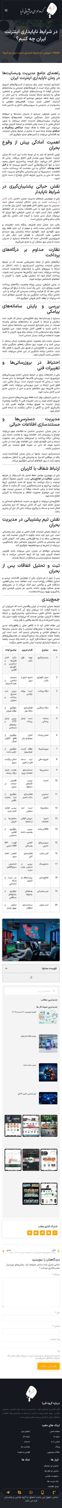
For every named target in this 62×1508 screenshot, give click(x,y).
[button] (6, 968)
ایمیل (56, 1326)
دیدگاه (56, 1274)
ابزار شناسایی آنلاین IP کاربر (27, 1094)
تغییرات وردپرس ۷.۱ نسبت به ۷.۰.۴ (24, 1012)
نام (57, 1313)
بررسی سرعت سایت (29, 1065)
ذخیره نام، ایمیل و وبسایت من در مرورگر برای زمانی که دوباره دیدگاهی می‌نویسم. (33, 1357)
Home (56, 53)
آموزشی (47, 53)
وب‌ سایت (55, 1339)
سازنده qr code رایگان (28, 1036)
